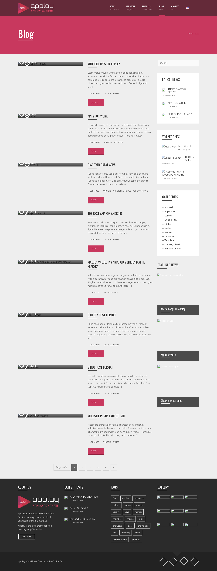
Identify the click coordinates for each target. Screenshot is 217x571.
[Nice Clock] (169, 147)
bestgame (139, 498)
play (141, 519)
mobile (130, 519)
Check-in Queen (189, 158)
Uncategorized (111, 94)
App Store (130, 8)
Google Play (170, 220)
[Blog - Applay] (36, 8)
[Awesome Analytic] (173, 171)
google (139, 505)
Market (167, 224)
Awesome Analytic (173, 174)
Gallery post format (102, 314)
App (115, 498)
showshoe (169, 236)
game (128, 505)
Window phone (140, 191)
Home (114, 8)
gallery (116, 505)
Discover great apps (101, 164)
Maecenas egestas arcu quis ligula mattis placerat (116, 264)
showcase (117, 526)
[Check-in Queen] (171, 158)
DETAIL (94, 102)
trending (126, 533)
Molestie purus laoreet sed (106, 415)
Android (108, 142)
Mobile (128, 191)
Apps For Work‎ (98, 116)
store (130, 526)
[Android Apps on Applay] (163, 89)
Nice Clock (185, 146)
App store (118, 142)
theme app (143, 526)
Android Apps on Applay (104, 63)
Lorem (116, 512)
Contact (175, 8)
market (138, 512)
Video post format (100, 367)
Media (167, 228)
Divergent (95, 94)
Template (169, 240)
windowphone (120, 539)
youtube (136, 539)
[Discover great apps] (163, 114)
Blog (161, 8)
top (114, 533)
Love (127, 512)
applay (125, 498)
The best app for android (105, 213)
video (137, 533)
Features (147, 8)
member (117, 519)
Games (116, 442)
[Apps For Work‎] (163, 103)
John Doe (94, 191)
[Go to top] (177, 551)
